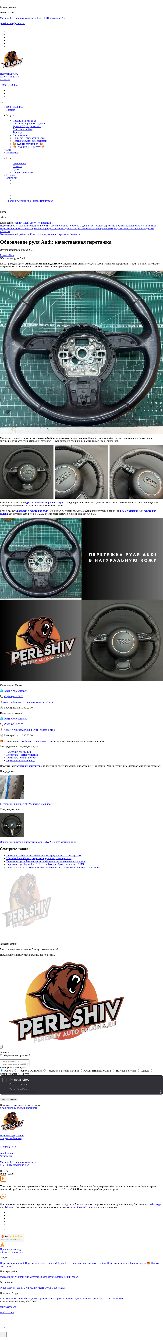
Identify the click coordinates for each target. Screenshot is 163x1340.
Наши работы (13, 152)
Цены (16, 169)
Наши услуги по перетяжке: (38, 222)
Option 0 (8, 1070)
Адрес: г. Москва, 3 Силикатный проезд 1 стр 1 (29, 702)
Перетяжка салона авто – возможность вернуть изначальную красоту (43, 855)
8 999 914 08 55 (14, 107)
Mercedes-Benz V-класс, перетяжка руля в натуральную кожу (39, 858)
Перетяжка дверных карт (67, 228)
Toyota (51, 1276)
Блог (8, 149)
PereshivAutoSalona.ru (15, 690)
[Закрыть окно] (1, 1047)
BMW (13, 1276)
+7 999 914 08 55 (9, 85)
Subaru (44, 1276)
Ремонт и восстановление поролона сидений (65, 225)
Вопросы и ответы (23, 172)
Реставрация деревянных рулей (107, 225)
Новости (17, 166)
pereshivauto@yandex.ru (6, 1154)
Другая (25, 1073)
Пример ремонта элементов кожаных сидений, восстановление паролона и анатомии (52, 867)
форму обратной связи (80, 1207)
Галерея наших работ (12, 1298)
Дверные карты (21, 135)
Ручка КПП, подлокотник (27, 126)
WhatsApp (155, 1204)
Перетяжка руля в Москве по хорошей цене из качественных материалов (45, 861)
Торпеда (17, 132)
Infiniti (21, 1276)
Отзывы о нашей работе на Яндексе (20, 234)
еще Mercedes (32, 1276)
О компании (19, 163)
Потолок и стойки (22, 129)
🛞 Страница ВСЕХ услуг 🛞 (29, 146)
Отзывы (10, 175)
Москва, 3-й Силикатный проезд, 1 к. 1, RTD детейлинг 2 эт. (18, 1163)
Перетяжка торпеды (41, 228)
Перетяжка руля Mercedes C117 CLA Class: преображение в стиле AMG (45, 864)
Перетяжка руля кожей (25, 120)
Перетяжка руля (9, 225)
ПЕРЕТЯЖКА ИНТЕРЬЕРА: (140, 225)
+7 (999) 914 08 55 (13, 696)
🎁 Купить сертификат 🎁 (28, 143)
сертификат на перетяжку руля (35, 741)
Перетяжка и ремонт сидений (29, 123)
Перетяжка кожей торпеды (20, 760)
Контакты (11, 177)
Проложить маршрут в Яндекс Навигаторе (29, 200)
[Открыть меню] (1, 102)
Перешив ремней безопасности (30, 140)
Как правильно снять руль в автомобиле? (73, 1298)
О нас (3, 1287)
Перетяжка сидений (29, 225)
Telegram (9, 1207)
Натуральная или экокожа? (111, 1298)
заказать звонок (9, 1099)
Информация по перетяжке (55, 234)
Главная (10, 109)
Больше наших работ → (68, 1276)
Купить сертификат (40, 1298)
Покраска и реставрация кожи (29, 138)
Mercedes (5, 1276)
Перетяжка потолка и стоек (15, 228)
